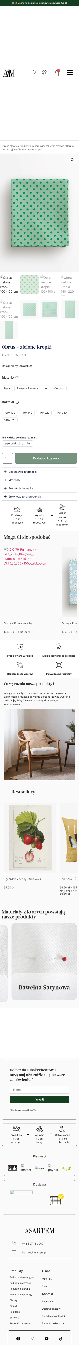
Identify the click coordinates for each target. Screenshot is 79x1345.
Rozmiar (8, 402)
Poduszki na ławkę (20, 1288)
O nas (46, 1271)
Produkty (25, 145)
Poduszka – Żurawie (16, 879)
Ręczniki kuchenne (20, 1323)
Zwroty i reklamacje (53, 1323)
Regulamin (47, 1301)
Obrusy (13, 1300)
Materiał (8, 377)
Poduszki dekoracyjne (22, 1277)
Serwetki (14, 1317)
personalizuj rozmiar (17, 443)
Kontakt (47, 1294)
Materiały (47, 1278)
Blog (44, 1286)
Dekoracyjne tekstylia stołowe (47, 145)
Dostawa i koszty (51, 1308)
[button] (72, 160)
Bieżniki (14, 1306)
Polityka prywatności (53, 1316)
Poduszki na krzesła (20, 1283)
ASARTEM (25, 365)
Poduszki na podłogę (21, 1294)
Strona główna (10, 145)
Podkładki (15, 1311)
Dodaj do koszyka (46, 458)
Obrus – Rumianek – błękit (19, 623)
